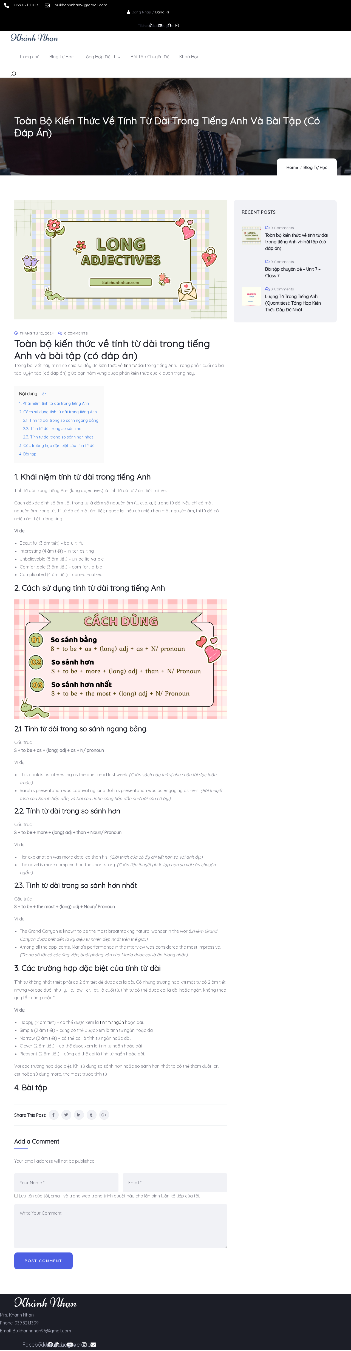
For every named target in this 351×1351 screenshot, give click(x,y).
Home (292, 167)
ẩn (44, 394)
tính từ (130, 365)
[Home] (34, 37)
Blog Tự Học (315, 167)
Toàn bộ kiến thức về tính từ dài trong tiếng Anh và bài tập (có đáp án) (296, 241)
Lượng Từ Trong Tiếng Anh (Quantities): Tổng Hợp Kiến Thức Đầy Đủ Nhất (293, 303)
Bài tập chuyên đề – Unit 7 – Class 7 (293, 272)
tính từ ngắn (112, 1022)
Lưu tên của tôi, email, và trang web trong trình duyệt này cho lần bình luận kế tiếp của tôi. (109, 1196)
